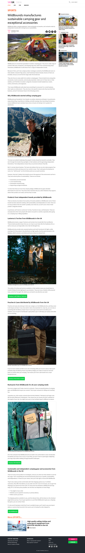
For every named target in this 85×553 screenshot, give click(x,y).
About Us (51, 542)
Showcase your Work (13, 540)
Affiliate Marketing (12, 542)
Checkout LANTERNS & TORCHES (17, 296)
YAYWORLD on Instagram (52, 546)
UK (11, 2)
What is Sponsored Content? (34, 540)
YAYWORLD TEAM (15, 31)
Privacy (50, 544)
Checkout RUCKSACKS (15, 462)
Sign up (75, 2)
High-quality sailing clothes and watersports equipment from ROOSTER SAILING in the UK (39, 523)
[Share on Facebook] (47, 32)
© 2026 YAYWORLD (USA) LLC (43, 550)
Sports (12, 10)
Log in (72, 2)
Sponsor (73, 542)
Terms (54, 544)
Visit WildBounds (13, 511)
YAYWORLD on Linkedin (56, 546)
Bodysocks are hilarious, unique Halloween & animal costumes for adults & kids (66, 28)
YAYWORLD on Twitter (49, 546)
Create (73, 539)
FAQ (50, 540)
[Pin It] (52, 32)
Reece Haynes (32, 527)
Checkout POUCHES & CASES (16, 378)
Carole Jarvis (64, 50)
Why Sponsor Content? (32, 542)
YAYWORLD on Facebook (54, 546)
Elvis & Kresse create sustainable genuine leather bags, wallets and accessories (67, 46)
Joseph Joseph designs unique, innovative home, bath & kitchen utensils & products (66, 65)
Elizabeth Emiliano (65, 14)
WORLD (18, 2)
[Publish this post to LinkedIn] (55, 32)
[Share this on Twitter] (49, 32)
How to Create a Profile (13, 544)
